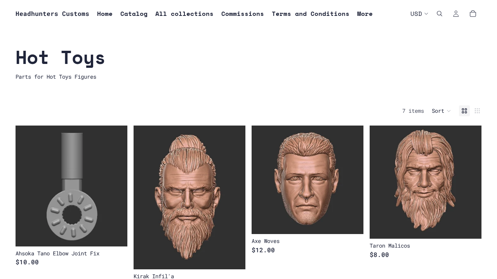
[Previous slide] (27, 186)
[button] (441, 110)
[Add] (115, 234)
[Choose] (233, 257)
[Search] (439, 13)
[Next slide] (115, 186)
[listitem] (365, 13)
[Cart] (472, 13)
